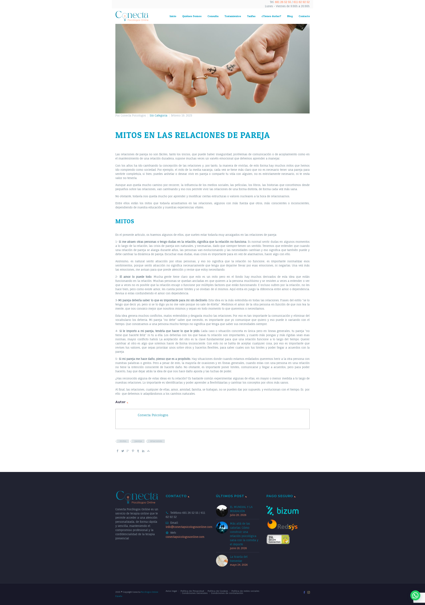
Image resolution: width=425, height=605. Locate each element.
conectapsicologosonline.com (185, 536)
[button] (415, 595)
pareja (138, 441)
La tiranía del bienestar (239, 559)
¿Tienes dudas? (271, 16)
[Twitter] (122, 451)
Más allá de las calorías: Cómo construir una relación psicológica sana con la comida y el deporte (244, 534)
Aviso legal (171, 591)
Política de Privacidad (192, 591)
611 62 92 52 (302, 2)
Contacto (304, 16)
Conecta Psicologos (153, 415)
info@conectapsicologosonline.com (189, 527)
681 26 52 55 (283, 2)
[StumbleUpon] (148, 451)
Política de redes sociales (245, 591)
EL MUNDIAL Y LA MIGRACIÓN (241, 509)
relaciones (156, 441)
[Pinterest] (133, 451)
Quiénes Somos (192, 16)
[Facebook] (117, 451)
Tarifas (251, 16)
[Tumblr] (138, 451)
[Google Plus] (128, 451)
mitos (123, 441)
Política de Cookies (218, 591)
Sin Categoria (158, 115)
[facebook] (304, 592)
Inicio (173, 16)
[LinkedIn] (143, 451)
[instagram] (308, 592)
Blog (290, 16)
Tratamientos (232, 16)
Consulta (213, 16)
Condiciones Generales (195, 593)
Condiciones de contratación (227, 593)
